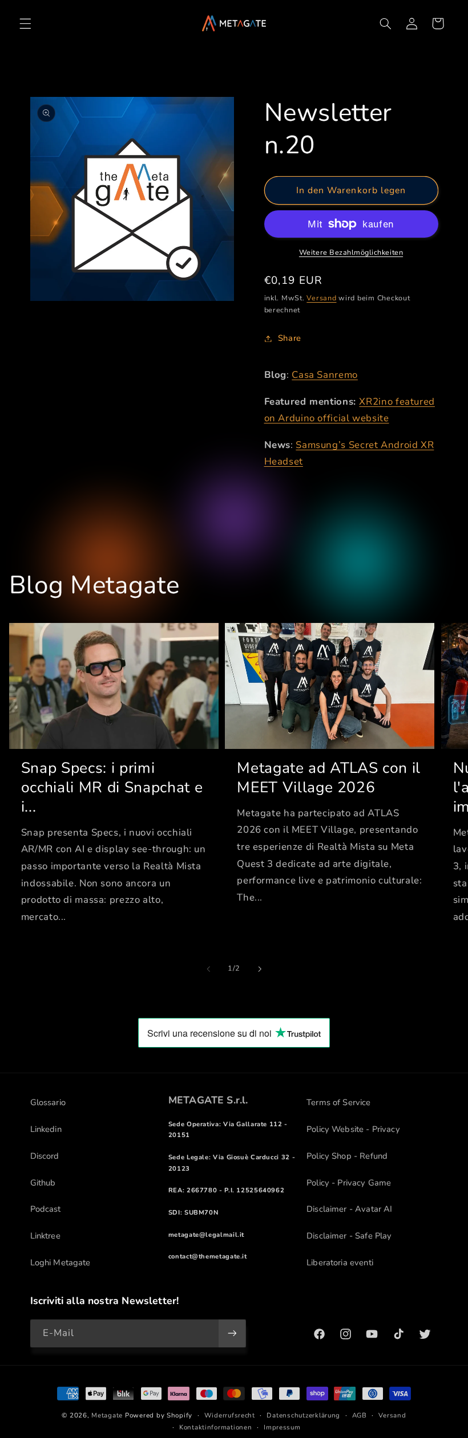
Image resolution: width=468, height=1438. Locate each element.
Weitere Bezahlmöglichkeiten (351, 252)
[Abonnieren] (232, 1333)
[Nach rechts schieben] (259, 968)
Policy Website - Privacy (353, 1129)
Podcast (45, 1209)
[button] (25, 23)
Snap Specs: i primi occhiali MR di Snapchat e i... (112, 788)
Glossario (48, 1102)
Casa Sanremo (325, 374)
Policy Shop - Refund (347, 1156)
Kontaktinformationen (215, 1427)
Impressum (282, 1427)
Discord (44, 1156)
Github (43, 1182)
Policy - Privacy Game (348, 1182)
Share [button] (289, 338)
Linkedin (46, 1129)
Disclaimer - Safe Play (349, 1235)
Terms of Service (338, 1102)
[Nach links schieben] (208, 968)
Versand (321, 298)
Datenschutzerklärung (303, 1415)
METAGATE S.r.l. (208, 1100)
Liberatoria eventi (339, 1262)
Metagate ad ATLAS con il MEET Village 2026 (329, 778)
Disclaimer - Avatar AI (349, 1209)
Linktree (45, 1235)
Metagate (107, 1415)
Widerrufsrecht (229, 1415)
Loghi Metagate (60, 1262)
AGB (359, 1415)
